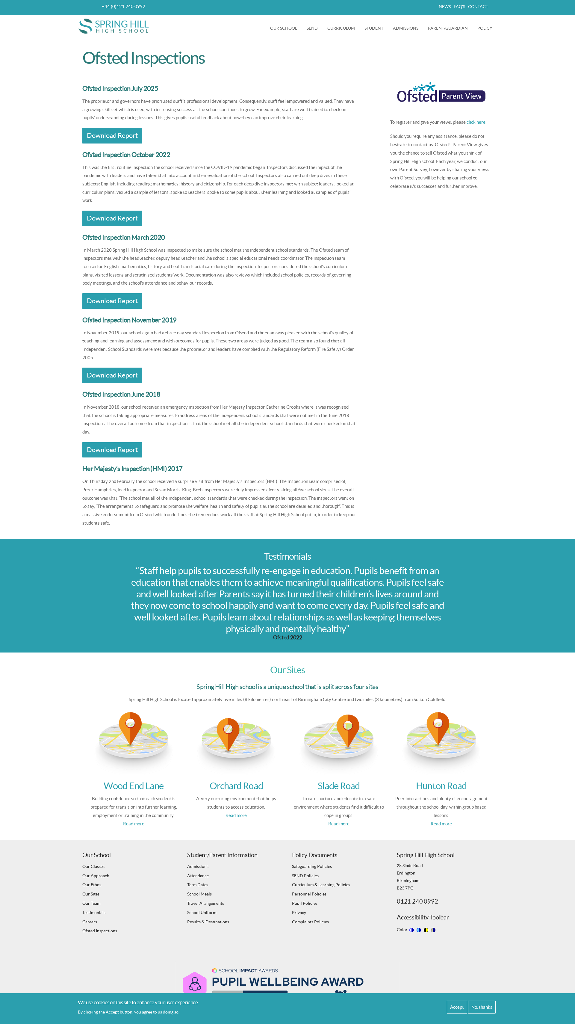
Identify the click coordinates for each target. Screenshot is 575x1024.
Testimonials (93, 912)
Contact (478, 6)
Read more (133, 823)
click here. (476, 122)
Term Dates (197, 884)
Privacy (299, 912)
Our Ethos (91, 884)
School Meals (199, 894)
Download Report (112, 135)
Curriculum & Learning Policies (321, 884)
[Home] (114, 25)
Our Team (91, 903)
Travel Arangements (205, 903)
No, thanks (481, 1006)
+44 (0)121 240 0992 (123, 6)
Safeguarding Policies (312, 866)
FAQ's (459, 6)
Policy (484, 28)
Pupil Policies (304, 903)
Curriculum (343, 31)
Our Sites (90, 894)
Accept (457, 1006)
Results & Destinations (208, 921)
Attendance (198, 875)
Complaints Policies (310, 921)
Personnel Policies (309, 894)
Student (376, 31)
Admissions (408, 31)
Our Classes (93, 866)
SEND (315, 31)
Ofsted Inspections (99, 930)
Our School (286, 31)
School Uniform (201, 912)
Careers (89, 921)
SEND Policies (305, 875)
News (445, 6)
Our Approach (95, 875)
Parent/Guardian (450, 31)
